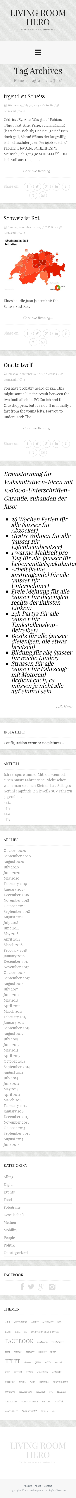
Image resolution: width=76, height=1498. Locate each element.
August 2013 (13, 1139)
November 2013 (16, 1122)
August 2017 (13, 983)
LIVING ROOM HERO (38, 17)
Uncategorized (16, 1252)
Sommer (44, 1381)
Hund (53, 1352)
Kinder (59, 1362)
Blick (8, 1332)
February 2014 (15, 1105)
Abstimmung (20, 1322)
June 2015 (11, 1044)
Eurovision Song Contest (45, 1332)
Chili (17, 1332)
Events (9, 1192)
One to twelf (18, 364)
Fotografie (12, 1207)
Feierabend (57, 1342)
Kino (7, 1372)
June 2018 (11, 928)
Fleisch (18, 1352)
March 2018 (13, 944)
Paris (32, 1382)
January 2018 (14, 955)
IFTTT (12, 1361)
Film (7, 1352)
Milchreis (42, 1372)
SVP (51, 1392)
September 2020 (17, 856)
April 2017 (12, 1005)
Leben (29, 1372)
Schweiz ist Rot (21, 218)
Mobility (10, 1230)
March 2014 (13, 1100)
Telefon (61, 1392)
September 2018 (17, 911)
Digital (9, 1184)
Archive (28, 1485)
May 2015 (11, 1050)
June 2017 (11, 994)
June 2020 (12, 872)
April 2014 (12, 1094)
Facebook (19, 1341)
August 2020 (14, 861)
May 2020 (11, 878)
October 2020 (15, 850)
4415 (7, 818)
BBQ (59, 1322)
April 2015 (12, 1055)
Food (8, 1199)
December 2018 (16, 894)
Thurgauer (11, 1401)
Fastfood (42, 1342)
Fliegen (30, 1352)
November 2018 (16, 900)
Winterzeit (11, 1411)
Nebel (22, 1382)
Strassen (41, 1392)
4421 (7, 802)
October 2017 (14, 972)
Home (19, 80)
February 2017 (15, 1017)
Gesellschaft (14, 1215)
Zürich (45, 1411)
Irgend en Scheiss (24, 96)
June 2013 (11, 1144)
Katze (48, 1362)
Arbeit (35, 1322)
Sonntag (10, 1392)
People (9, 1237)
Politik (49, 105)
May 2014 (11, 1089)
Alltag (8, 1177)
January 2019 (14, 889)
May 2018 (11, 933)
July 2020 (11, 867)
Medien (10, 1222)
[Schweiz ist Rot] (38, 265)
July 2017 (11, 989)
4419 (7, 807)
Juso (38, 1362)
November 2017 (16, 967)
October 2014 (14, 1061)
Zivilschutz (29, 1411)
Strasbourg (25, 1392)
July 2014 (11, 1078)
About (38, 1485)
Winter (58, 1401)
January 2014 (14, 1111)
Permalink (10, 111)
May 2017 (11, 1000)
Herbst (42, 1352)
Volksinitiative (29, 1401)
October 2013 (14, 1127)
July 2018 (11, 922)
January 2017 (14, 1022)
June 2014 (11, 1083)
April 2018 (12, 939)
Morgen (10, 1381)
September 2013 (17, 1133)
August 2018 (13, 917)
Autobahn (47, 1322)
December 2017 (16, 961)
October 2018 (14, 906)
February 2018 (15, 950)
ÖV (53, 1411)
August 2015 (13, 1033)
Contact (48, 1485)
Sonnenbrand (60, 1382)
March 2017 (13, 1011)
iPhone (28, 1362)
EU (25, 1332)
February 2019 (15, 883)
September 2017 (17, 978)
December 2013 (16, 1116)
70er (7, 1322)
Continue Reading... (38, 171)
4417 (7, 813)
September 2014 (17, 1066)
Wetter (46, 1401)
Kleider (18, 1372)
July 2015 (11, 1039)
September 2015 (17, 1028)
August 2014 (13, 1072)
